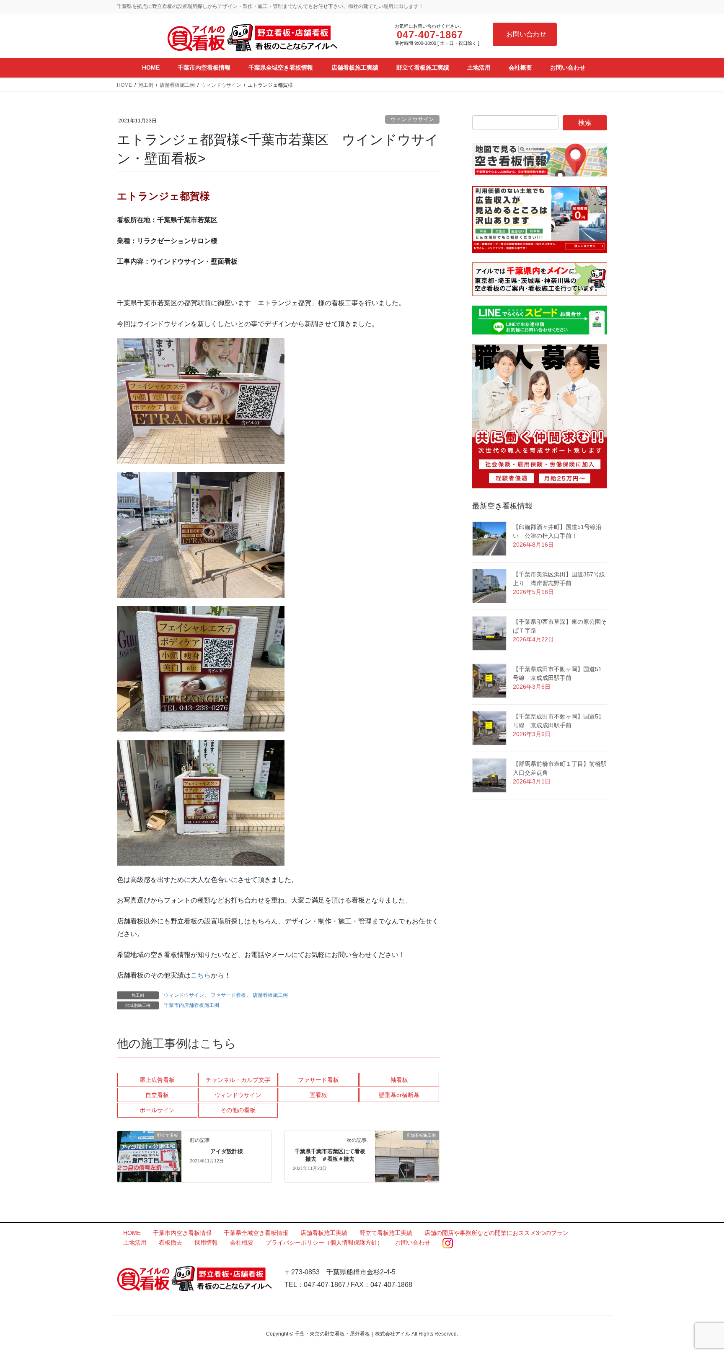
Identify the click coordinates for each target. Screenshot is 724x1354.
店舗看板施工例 (270, 995)
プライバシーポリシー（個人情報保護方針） (324, 1242)
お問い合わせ (526, 34)
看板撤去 (170, 1242)
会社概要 (241, 1242)
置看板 (318, 1095)
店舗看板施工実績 (323, 1232)
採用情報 (206, 1242)
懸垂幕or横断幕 (399, 1095)
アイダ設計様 (226, 1151)
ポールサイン (157, 1110)
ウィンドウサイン (412, 119)
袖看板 (399, 1079)
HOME (132, 1232)
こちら (201, 975)
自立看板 (157, 1095)
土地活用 (135, 1242)
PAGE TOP (699, 1306)
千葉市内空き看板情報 (182, 1232)
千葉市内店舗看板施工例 (191, 1005)
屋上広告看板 (157, 1079)
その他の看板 (238, 1110)
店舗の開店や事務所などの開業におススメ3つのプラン (496, 1232)
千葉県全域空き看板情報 (256, 1232)
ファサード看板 (228, 995)
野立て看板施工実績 (385, 1232)
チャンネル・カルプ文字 (238, 1079)
